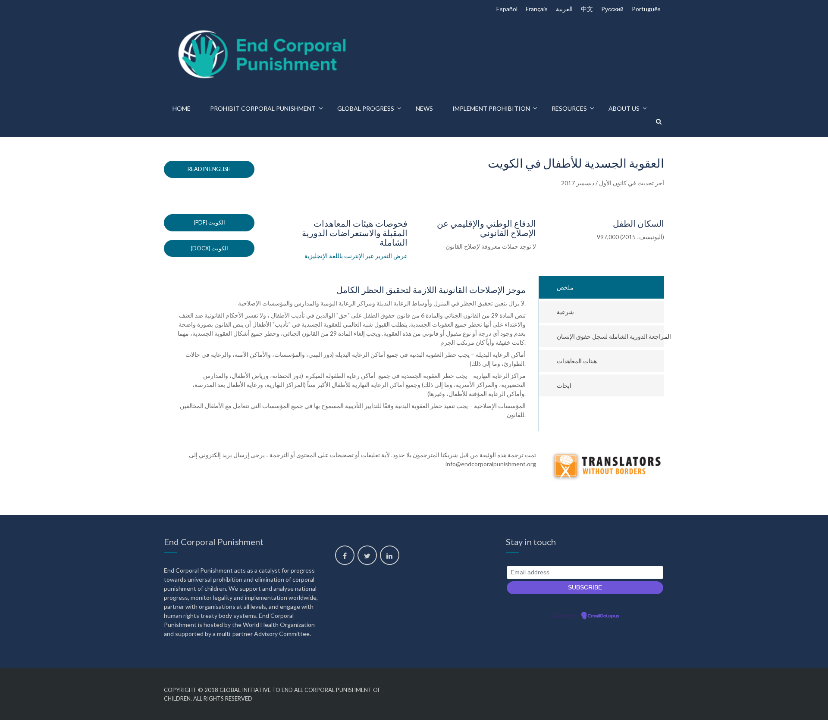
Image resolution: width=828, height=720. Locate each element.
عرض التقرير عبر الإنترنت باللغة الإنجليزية (356, 255)
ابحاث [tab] (564, 385)
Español (507, 9)
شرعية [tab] (565, 311)
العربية (564, 9)
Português (646, 9)
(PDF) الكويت (209, 222)
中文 (587, 9)
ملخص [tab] (565, 287)
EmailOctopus (603, 616)
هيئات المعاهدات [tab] (577, 361)
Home (181, 108)
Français (537, 9)
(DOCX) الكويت (209, 248)
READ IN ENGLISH (209, 169)
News (424, 108)
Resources (569, 108)
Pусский (612, 9)
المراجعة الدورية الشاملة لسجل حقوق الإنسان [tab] (610, 336)
